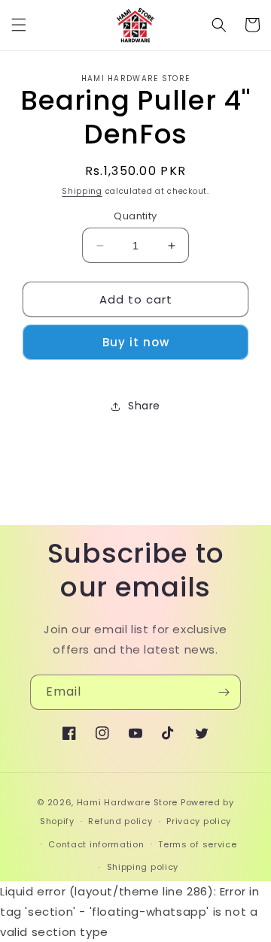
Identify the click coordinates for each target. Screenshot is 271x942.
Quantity (135, 216)
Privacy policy (198, 821)
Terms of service (197, 844)
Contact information (96, 844)
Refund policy (120, 821)
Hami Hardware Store (127, 802)
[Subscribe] (223, 692)
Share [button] (144, 405)
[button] (18, 24)
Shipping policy (143, 867)
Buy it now (135, 342)
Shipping (82, 191)
